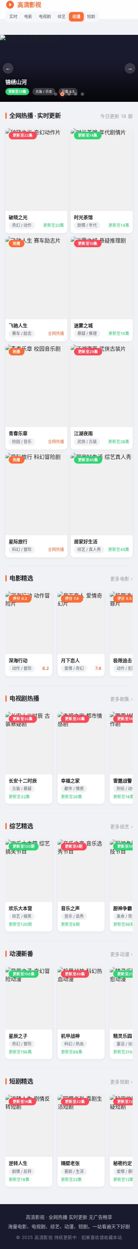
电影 (28, 16)
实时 (13, 16)
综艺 (62, 16)
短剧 (91, 16)
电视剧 (45, 16)
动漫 (76, 16)
